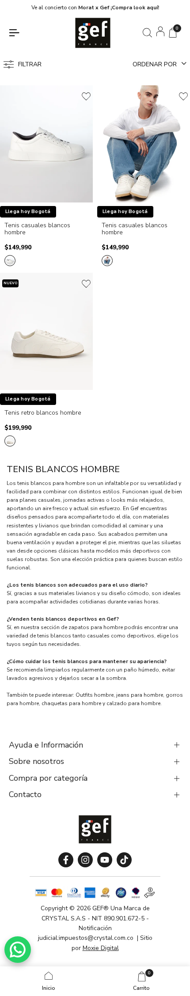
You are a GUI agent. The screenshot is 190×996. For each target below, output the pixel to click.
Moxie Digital (101, 948)
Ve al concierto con (95, 7)
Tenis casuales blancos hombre (37, 229)
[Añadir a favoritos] (86, 96)
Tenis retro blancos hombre (42, 413)
